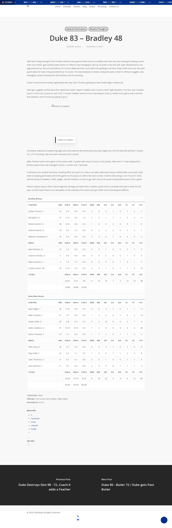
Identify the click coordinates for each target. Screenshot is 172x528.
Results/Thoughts (98, 29)
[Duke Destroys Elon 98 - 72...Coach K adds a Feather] (43, 485)
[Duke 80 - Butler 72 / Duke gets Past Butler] (129, 485)
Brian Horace (75, 46)
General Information (76, 29)
